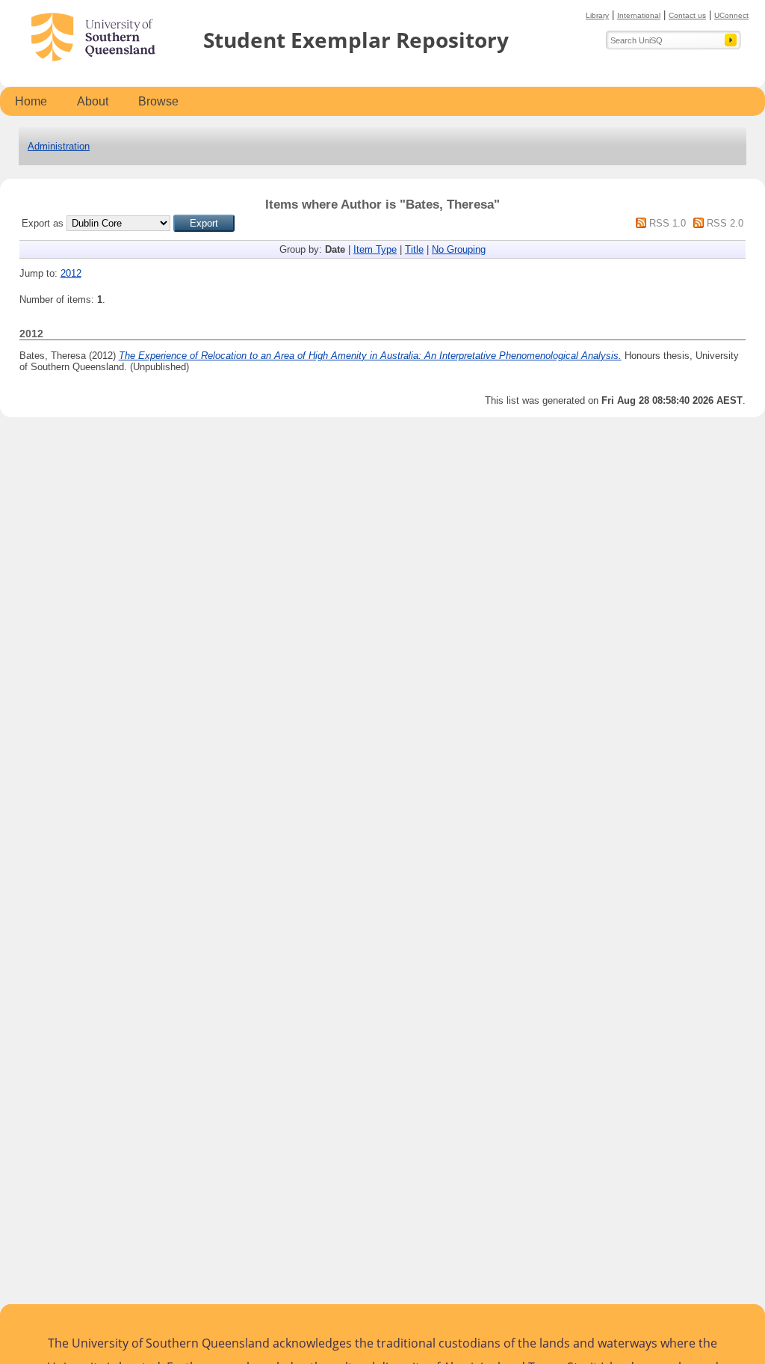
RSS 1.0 (667, 223)
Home (31, 101)
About (92, 101)
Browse (158, 101)
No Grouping (459, 249)
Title (414, 249)
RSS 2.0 (725, 223)
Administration (59, 146)
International (638, 15)
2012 (71, 273)
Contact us (687, 15)
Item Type (375, 249)
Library (597, 15)
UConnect (731, 15)
